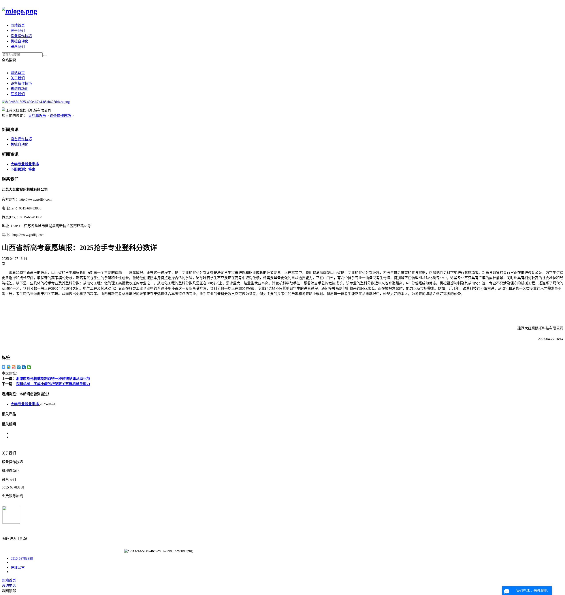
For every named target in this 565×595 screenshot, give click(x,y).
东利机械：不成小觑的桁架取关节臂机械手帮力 (53, 384)
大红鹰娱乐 (37, 116)
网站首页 (18, 25)
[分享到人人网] (24, 367)
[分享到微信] (29, 367)
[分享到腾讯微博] (19, 367)
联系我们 (18, 46)
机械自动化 (19, 41)
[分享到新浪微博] (14, 367)
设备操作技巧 (21, 36)
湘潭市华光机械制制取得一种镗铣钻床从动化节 (53, 378)
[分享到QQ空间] (9, 367)
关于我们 (18, 30)
